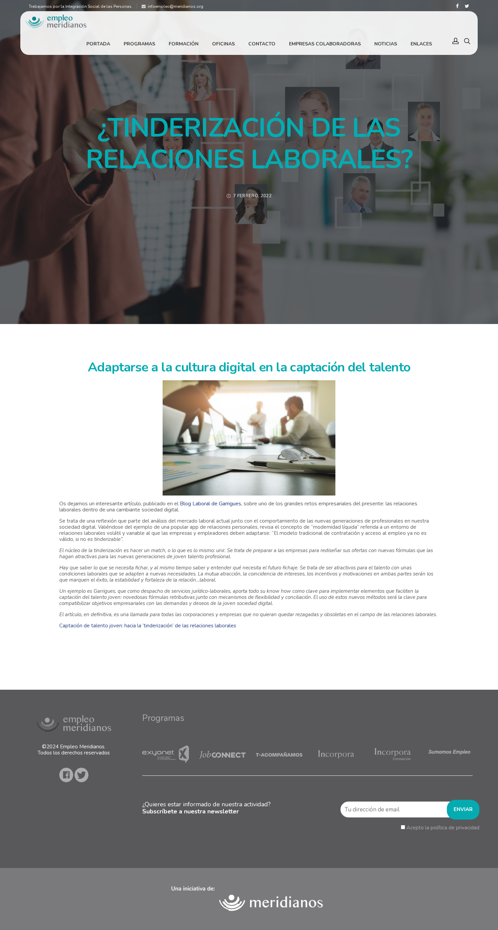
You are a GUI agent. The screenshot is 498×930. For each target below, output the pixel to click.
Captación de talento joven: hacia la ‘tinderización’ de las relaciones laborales (147, 625)
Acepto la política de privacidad (443, 827)
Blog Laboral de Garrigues (210, 503)
